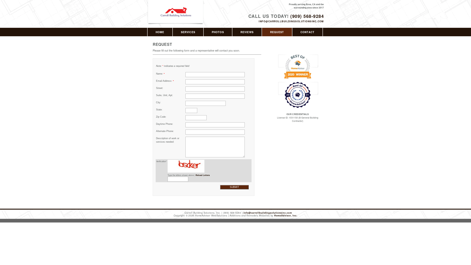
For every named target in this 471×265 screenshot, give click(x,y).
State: (159, 109)
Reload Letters (203, 175)
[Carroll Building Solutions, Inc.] (176, 16)
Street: (159, 88)
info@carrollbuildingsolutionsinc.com (291, 21)
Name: (160, 74)
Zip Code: (161, 117)
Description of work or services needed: (167, 140)
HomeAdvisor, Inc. (285, 215)
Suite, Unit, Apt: (164, 95)
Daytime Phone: (164, 124)
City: (158, 102)
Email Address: (165, 81)
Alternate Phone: (165, 131)
